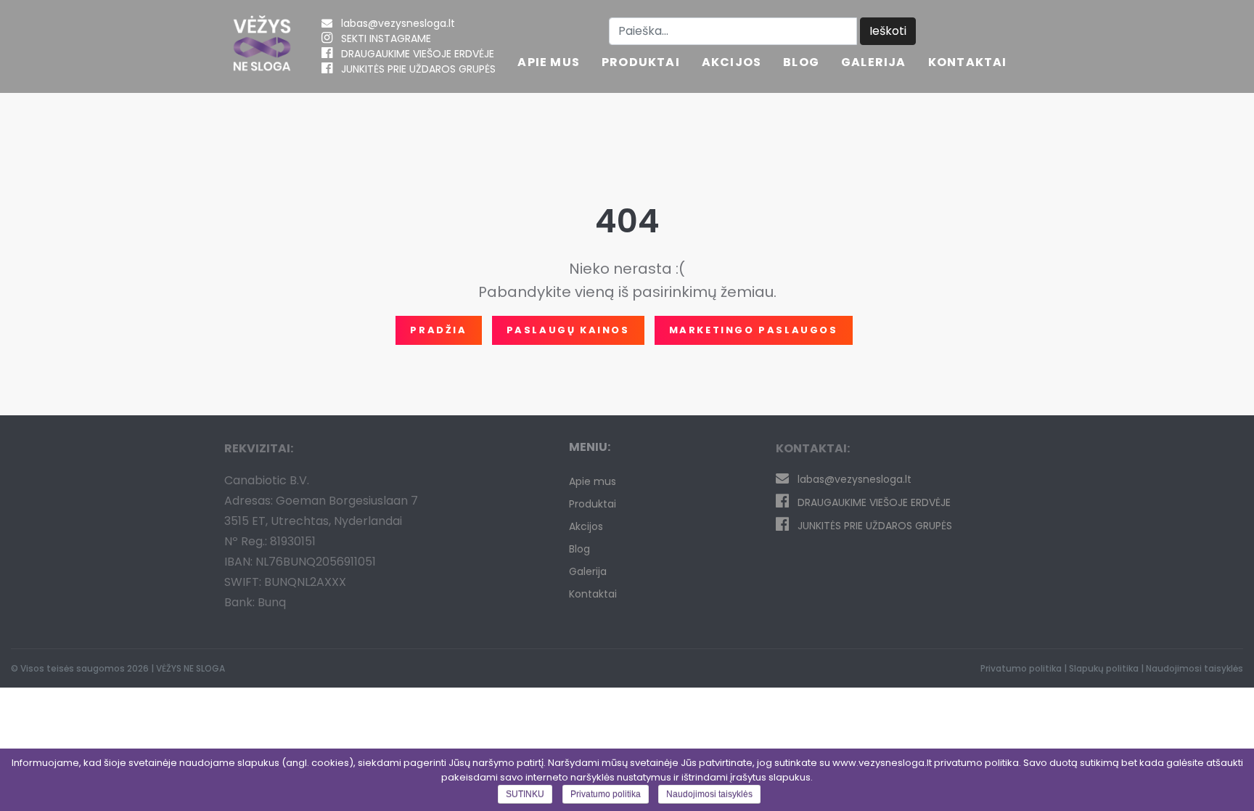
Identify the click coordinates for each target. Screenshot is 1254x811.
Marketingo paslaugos (753, 330)
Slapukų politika (1104, 668)
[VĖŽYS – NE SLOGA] (262, 46)
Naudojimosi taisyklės (1194, 668)
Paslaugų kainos (568, 330)
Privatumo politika (1021, 668)
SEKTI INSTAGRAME (386, 38)
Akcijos (731, 63)
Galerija (873, 63)
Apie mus (548, 63)
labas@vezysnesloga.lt (398, 23)
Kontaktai (967, 63)
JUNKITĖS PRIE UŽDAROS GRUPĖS (418, 69)
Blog (801, 63)
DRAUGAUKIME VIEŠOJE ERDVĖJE (417, 53)
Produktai (641, 63)
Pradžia (438, 330)
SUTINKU (525, 794)
